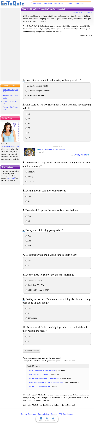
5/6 (28, 123)
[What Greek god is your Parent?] (29, 152)
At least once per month (37, 86)
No (28, 201)
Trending (53, 420)
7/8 (28, 128)
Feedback (89, 12)
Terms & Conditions (28, 414)
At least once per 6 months (38, 91)
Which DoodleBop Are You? (40, 386)
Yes (29, 196)
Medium (31, 172)
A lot (29, 246)
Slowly (30, 177)
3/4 (28, 119)
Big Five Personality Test (10, 146)
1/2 (28, 114)
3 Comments (77, 12)
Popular (69, 3)
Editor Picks (79, 3)
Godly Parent (80, 155)
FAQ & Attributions (66, 414)
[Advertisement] (57, 57)
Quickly (30, 181)
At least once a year (36, 95)
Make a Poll (48, 3)
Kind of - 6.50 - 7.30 (35, 285)
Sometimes (32, 318)
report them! (10, 178)
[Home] (12, 3)
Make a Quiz (37, 3)
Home (40, 420)
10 (28, 138)
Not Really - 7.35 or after (38, 290)
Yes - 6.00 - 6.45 (34, 280)
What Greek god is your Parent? (52, 149)
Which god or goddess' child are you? (44, 378)
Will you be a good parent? (39, 374)
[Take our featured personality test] (10, 132)
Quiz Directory (59, 3)
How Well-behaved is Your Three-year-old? (46, 382)
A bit (29, 241)
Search (47, 420)
